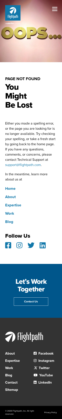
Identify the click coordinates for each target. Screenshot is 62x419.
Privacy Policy (50, 412)
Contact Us (31, 301)
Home (10, 188)
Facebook (46, 353)
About (10, 197)
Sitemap (11, 390)
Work (9, 213)
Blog (9, 222)
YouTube (45, 375)
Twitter (44, 368)
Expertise (13, 205)
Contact (11, 382)
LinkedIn (45, 382)
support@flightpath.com (23, 165)
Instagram (46, 361)
